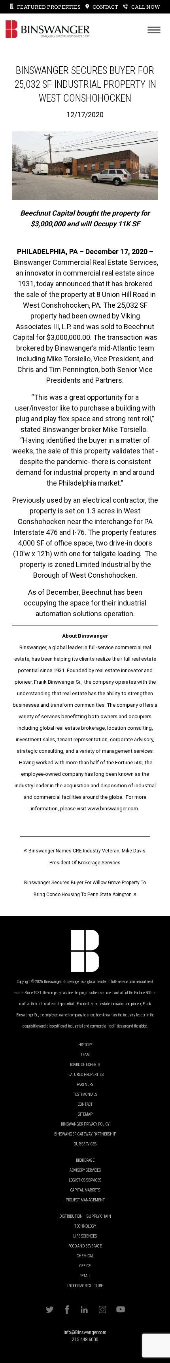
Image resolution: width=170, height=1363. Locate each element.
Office (85, 1266)
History (85, 1045)
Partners (85, 1084)
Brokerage (85, 1160)
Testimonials (85, 1094)
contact (105, 6)
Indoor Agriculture (85, 1286)
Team (85, 1055)
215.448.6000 (85, 1339)
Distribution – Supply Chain (85, 1216)
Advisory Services (85, 1170)
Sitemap (85, 1114)
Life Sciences (85, 1236)
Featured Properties (49, 6)
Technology (85, 1226)
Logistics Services (85, 1180)
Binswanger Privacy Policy (85, 1124)
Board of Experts (85, 1064)
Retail (85, 1276)
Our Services (85, 1144)
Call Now (145, 6)
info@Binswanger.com (85, 1332)
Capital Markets (85, 1190)
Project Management (85, 1200)
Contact (85, 1104)
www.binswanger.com (112, 809)
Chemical (85, 1256)
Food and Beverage (85, 1246)
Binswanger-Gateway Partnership (85, 1134)
